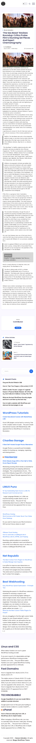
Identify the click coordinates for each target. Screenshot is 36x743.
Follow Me (18, 327)
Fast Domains (10, 668)
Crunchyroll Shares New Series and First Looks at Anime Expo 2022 (23, 356)
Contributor (8, 47)
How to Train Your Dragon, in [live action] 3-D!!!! (18, 386)
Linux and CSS (10, 646)
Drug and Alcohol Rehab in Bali (12, 382)
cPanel (7, 710)
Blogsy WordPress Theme (21, 740)
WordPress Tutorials (16, 413)
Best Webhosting (14, 581)
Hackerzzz (11, 457)
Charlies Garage (13, 440)
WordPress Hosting (9, 514)
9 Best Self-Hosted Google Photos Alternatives (18, 444)
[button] (25, 3)
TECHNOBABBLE (11, 695)
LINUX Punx (10, 487)
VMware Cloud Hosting (10, 532)
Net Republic (11, 556)
